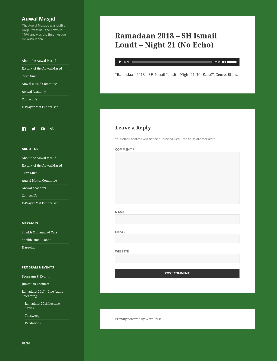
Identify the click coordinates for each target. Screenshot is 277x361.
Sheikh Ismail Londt (36, 240)
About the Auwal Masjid (39, 61)
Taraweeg (32, 316)
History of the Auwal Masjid (42, 68)
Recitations (33, 323)
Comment (125, 149)
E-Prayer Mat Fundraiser (40, 107)
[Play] (120, 62)
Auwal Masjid (38, 18)
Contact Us (29, 99)
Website (122, 251)
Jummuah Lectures (35, 284)
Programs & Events (36, 276)
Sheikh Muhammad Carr (39, 232)
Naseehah (29, 247)
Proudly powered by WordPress (138, 319)
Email (120, 232)
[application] (177, 62)
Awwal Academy (34, 91)
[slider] (232, 61)
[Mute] (224, 62)
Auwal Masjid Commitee (39, 84)
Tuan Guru (29, 76)
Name (120, 212)
